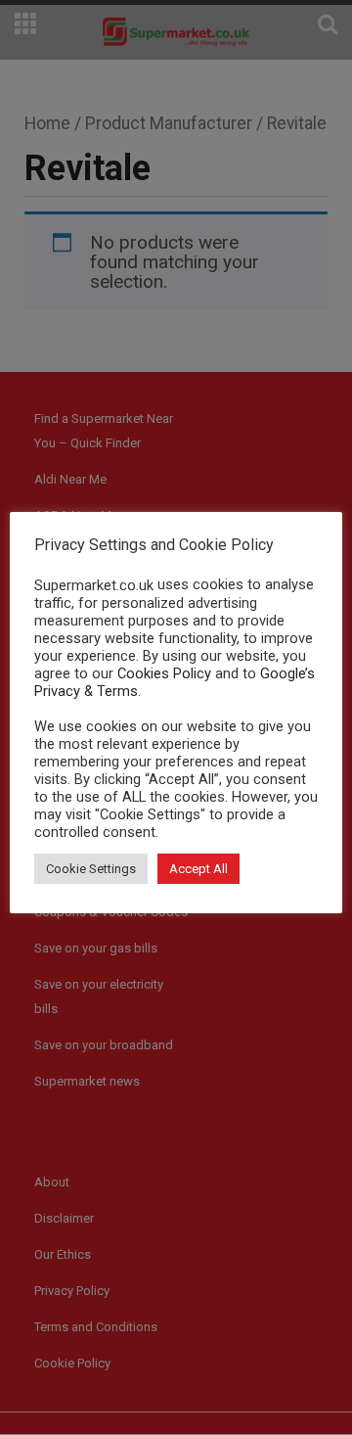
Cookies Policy (164, 673)
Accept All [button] (198, 868)
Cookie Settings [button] (91, 868)
